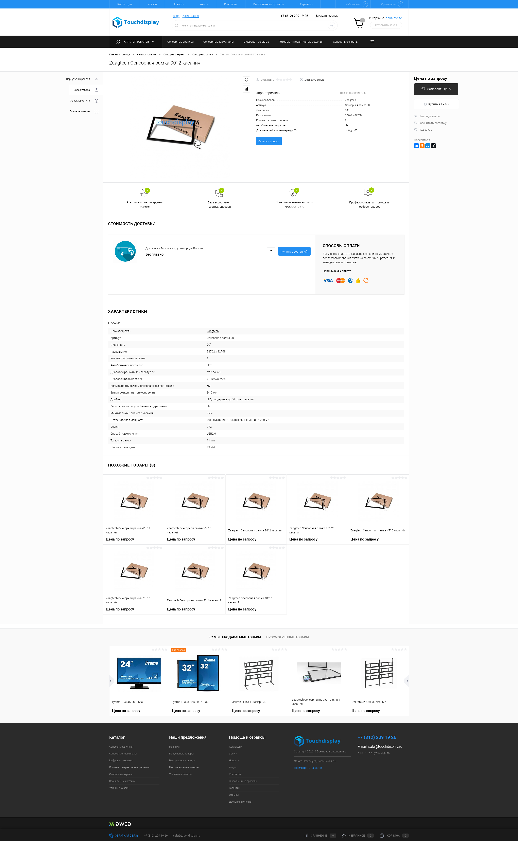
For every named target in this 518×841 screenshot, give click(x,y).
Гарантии (306, 4)
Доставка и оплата (240, 801)
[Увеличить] (179, 127)
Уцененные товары (180, 774)
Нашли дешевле (429, 116)
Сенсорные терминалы (123, 753)
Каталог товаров (137, 41)
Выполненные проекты (268, 4)
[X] (433, 145)
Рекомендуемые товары (184, 767)
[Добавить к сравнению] (246, 89)
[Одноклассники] (422, 145)
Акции (204, 4)
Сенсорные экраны (121, 774)
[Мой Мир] (427, 145)
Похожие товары (80, 111)
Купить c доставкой (294, 251)
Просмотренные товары (287, 637)
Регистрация (190, 15)
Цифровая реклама (121, 760)
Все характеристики (353, 92)
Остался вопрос (268, 141)
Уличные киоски (119, 787)
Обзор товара (81, 89)
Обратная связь (126, 835)
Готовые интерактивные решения (129, 767)
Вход (176, 15)
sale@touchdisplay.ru (385, 746)
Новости (178, 4)
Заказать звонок (326, 15)
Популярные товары (181, 753)
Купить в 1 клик (438, 104)
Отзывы (234, 794)
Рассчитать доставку (432, 123)
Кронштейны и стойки (122, 781)
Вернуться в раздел (78, 78)
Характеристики (80, 100)
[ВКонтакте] (416, 145)
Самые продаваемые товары (235, 637)
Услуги (152, 4)
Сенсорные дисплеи (121, 746)
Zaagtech (350, 100)
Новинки (174, 746)
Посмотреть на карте (308, 767)
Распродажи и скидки (182, 760)
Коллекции (124, 4)
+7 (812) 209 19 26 (156, 835)
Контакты (230, 4)
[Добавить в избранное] (246, 80)
